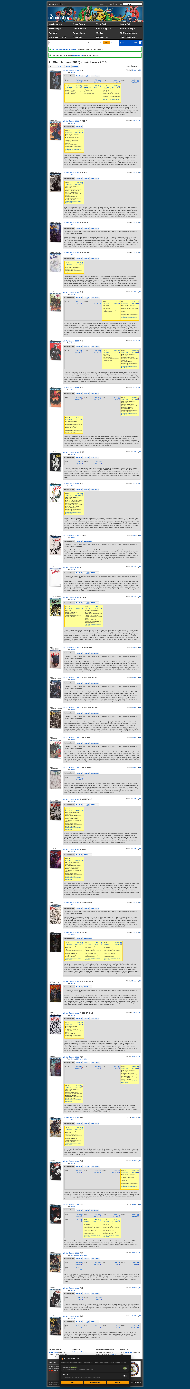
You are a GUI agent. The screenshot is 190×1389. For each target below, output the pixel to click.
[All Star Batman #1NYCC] (55, 942)
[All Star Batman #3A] (55, 1263)
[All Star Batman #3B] (55, 1298)
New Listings (55, 28)
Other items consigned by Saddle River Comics (111, 100)
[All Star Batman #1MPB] (55, 859)
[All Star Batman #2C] (55, 1171)
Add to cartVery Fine (116, 81)
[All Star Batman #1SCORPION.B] (55, 1024)
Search (106, 43)
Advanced (114, 42)
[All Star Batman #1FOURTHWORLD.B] (55, 719)
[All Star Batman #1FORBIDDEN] (55, 659)
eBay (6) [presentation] (86, 393)
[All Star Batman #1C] (55, 350)
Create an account (54, 4)
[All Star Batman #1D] (55, 397)
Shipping (109, 4)
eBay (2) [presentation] (86, 1322)
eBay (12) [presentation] (86, 1294)
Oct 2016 (134, 70)
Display (128, 66)
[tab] (69, 75)
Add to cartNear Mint (79, 81)
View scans (68, 87)
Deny (72, 1382)
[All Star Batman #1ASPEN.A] (55, 232)
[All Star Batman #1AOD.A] (55, 131)
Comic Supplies (103, 28)
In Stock (61, 67)
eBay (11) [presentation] (86, 1062)
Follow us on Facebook (79, 1352)
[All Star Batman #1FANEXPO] (55, 607)
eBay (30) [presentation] (86, 346)
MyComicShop (63, 17)
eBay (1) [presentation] (86, 178)
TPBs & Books (79, 28)
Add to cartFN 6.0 (99, 1299)
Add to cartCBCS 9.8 (116, 86)
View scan (68, 495)
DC (140, 70)
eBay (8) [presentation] (86, 228)
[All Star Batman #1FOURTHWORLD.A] (55, 689)
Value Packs (101, 24)
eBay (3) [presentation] (86, 713)
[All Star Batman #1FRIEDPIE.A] (55, 749)
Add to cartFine (117, 398)
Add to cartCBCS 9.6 (79, 494)
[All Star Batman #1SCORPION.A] (55, 993)
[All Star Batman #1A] (55, 80)
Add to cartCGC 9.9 (79, 608)
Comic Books (79, 24)
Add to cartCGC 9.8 (79, 86)
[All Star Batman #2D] (55, 1214)
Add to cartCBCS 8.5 (118, 943)
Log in (63, 4)
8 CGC (68, 67)
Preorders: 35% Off (57, 37)
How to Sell (125, 24)
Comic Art (77, 37)
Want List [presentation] (79, 76)
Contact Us (138, 1382)
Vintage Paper (79, 32)
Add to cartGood (79, 1269)
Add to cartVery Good (116, 1172)
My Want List (102, 37)
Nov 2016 (134, 1057)
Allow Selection (95, 1382)
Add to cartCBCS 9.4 (116, 1220)
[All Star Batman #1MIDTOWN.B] (55, 811)
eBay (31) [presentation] (86, 76)
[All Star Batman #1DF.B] (55, 545)
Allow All (118, 1382)
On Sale (99, 32)
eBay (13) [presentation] (86, 1258)
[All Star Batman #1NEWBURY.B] (55, 914)
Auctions (53, 32)
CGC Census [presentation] (95, 76)
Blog (116, 4)
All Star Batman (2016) (71, 70)
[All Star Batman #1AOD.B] (55, 182)
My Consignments (128, 32)
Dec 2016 (134, 1253)
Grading (102, 4)
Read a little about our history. (57, 1372)
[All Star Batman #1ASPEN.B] (55, 262)
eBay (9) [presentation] (86, 258)
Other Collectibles (128, 37)
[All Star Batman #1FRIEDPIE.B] (55, 779)
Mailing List (128, 1352)
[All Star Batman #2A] (55, 1067)
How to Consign (127, 28)
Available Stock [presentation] (69, 76)
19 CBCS (75, 67)
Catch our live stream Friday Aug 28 (64, 49)
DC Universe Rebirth (82, 1059)
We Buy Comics (53, 1352)
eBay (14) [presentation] (86, 298)
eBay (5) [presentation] (86, 653)
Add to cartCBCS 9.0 (98, 943)
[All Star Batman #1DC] (55, 462)
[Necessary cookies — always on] (125, 1368)
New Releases (55, 24)
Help (121, 4)
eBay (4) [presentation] (86, 1210)
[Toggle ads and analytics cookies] (125, 1376)
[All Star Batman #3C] (55, 1326)
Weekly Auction (77, 55)
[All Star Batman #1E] (55, 577)
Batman (73, 72)
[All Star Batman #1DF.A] (55, 493)
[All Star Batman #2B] (55, 1127)
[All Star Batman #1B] (55, 302)
